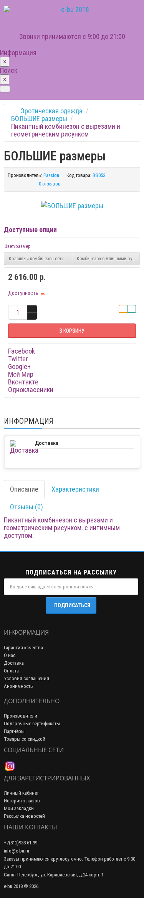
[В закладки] (123, 309)
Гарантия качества (23, 647)
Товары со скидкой (24, 739)
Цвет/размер (18, 246)
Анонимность (18, 686)
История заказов (22, 801)
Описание (24, 489)
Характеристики (75, 489)
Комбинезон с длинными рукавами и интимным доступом (108, 258)
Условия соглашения (26, 678)
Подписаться (72, 605)
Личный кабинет (21, 793)
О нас (9, 655)
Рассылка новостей (24, 816)
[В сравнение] (131, 309)
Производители (20, 716)
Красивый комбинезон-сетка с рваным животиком (40, 258)
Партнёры (14, 731)
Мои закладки (19, 808)
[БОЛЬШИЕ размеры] (72, 205)
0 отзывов (50, 184)
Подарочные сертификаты (32, 723)
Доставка (14, 663)
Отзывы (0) (26, 507)
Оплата (11, 671)
